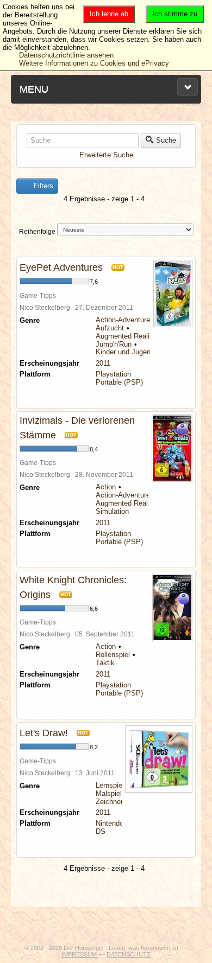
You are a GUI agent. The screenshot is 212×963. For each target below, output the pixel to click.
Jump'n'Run (114, 344)
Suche (166, 140)
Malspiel (109, 793)
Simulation (112, 511)
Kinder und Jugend (125, 352)
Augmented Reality (125, 336)
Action (106, 487)
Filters (42, 186)
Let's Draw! (44, 733)
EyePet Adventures (61, 267)
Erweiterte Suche (106, 155)
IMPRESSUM (79, 954)
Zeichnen (110, 802)
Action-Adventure (123, 320)
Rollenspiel (113, 654)
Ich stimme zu (174, 14)
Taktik (105, 663)
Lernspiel (110, 785)
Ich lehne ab (109, 14)
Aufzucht (110, 328)
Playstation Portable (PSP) (119, 378)
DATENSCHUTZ (129, 954)
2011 (103, 363)
